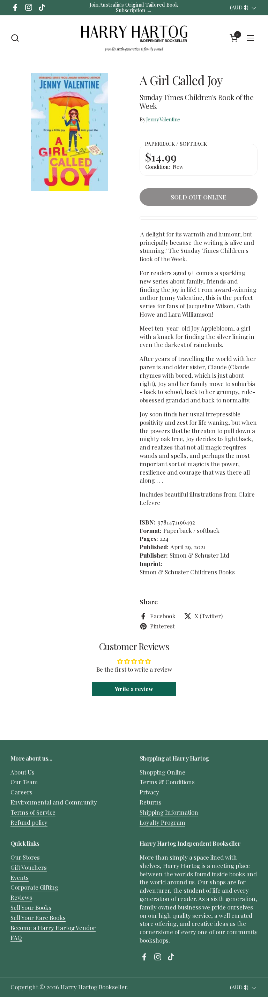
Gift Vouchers (28, 867)
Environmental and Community (53, 802)
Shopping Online (162, 772)
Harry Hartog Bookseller (93, 987)
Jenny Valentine (163, 119)
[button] (14, 37)
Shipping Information (169, 812)
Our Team (24, 782)
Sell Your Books (30, 907)
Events (19, 877)
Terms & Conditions (167, 782)
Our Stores (25, 857)
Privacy (149, 792)
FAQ (16, 937)
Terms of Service (32, 812)
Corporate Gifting (34, 887)
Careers (21, 792)
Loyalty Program (162, 822)
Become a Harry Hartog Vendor (53, 927)
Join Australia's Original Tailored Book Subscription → (134, 7)
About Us (22, 772)
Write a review (134, 689)
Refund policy (28, 822)
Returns (151, 802)
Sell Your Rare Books (38, 917)
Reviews (21, 897)
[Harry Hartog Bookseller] (134, 38)
